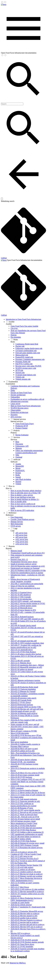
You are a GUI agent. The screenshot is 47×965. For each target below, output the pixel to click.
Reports (9, 548)
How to (9, 488)
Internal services (17, 421)
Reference (9, 515)
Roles (13, 342)
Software (14, 462)
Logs (12, 531)
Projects (14, 433)
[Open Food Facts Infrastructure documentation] (3, 4)
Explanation (10, 384)
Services (14, 439)
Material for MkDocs (18, 963)
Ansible (9, 324)
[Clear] (2, 199)
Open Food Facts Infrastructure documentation (24, 260)
